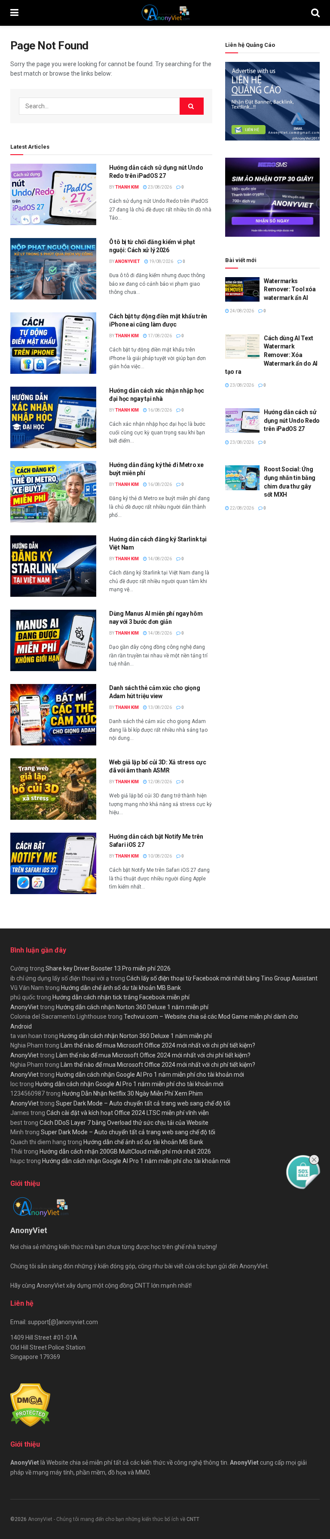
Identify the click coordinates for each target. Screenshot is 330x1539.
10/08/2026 (159, 856)
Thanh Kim (127, 187)
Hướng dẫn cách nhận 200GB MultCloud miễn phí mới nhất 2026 (125, 1151)
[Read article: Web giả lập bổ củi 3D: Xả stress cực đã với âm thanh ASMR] (53, 789)
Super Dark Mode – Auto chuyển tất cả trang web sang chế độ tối (143, 1103)
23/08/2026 (159, 187)
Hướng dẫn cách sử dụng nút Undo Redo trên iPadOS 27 (292, 420)
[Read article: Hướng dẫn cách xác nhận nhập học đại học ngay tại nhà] (53, 417)
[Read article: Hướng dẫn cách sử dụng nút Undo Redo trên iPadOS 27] (53, 194)
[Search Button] (315, 13)
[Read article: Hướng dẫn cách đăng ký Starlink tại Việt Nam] (53, 566)
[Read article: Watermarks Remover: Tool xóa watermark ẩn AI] (242, 289)
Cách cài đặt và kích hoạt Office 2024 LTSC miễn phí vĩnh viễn (127, 1112)
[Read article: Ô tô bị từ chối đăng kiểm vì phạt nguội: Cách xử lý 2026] (53, 268)
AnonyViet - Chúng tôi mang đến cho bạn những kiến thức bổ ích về (107, 1519)
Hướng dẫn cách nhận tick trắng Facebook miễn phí (120, 997)
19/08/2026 (160, 261)
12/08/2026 (159, 781)
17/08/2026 (159, 335)
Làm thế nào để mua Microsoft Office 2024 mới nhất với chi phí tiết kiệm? (158, 1045)
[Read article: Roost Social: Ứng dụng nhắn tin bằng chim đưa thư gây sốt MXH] (242, 477)
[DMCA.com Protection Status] (30, 1404)
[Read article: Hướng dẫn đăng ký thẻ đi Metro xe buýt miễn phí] (53, 491)
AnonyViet (127, 261)
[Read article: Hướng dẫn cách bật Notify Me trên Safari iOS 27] (53, 863)
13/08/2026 (159, 707)
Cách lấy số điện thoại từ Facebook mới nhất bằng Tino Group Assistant (222, 978)
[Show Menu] (14, 13)
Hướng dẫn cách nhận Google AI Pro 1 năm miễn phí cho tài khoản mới (150, 1074)
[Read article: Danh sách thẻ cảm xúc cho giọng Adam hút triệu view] (53, 714)
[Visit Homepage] (164, 12)
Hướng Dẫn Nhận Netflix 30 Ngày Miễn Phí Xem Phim (132, 1093)
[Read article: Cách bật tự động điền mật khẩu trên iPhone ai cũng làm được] (53, 343)
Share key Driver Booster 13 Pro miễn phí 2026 (108, 968)
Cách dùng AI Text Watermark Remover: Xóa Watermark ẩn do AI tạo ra (271, 355)
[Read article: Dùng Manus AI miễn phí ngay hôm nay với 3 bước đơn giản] (53, 640)
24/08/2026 (241, 310)
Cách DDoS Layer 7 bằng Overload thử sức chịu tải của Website (124, 1122)
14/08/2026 (159, 558)
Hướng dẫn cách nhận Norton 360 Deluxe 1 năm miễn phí (132, 1007)
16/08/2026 (159, 410)
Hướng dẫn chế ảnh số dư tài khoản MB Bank (121, 987)
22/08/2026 (241, 508)
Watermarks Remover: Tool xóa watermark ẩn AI (289, 289)
